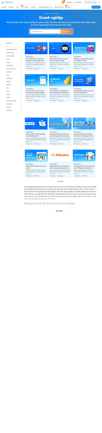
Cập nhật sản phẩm (11, 49)
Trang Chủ (46, 13)
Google (8, 62)
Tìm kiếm (66, 31)
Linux (7, 75)
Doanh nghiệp (10, 56)
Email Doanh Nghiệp (43, 7)
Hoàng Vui (28, 173)
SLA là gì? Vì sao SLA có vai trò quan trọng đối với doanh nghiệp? (35, 91)
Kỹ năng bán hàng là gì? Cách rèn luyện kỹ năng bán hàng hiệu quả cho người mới (59, 135)
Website (8, 107)
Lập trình (8, 72)
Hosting (3, 7)
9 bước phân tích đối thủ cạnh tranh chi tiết (36, 167)
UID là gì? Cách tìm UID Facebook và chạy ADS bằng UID (35, 135)
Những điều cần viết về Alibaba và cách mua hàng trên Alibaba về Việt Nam (60, 167)
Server (8, 91)
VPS (17, 7)
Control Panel (10, 53)
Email (7, 59)
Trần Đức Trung (77, 66)
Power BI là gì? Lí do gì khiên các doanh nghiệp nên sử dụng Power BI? (59, 92)
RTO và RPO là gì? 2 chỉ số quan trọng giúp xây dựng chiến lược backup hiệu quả (35, 60)
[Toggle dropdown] (72, 2)
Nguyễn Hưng (29, 66)
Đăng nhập (96, 7)
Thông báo (9, 104)
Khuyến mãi (9, 65)
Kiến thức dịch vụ (11, 69)
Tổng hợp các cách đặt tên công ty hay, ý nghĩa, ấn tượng (83, 59)
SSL (51, 7)
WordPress (9, 110)
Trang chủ (9, 43)
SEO (7, 88)
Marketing (9, 78)
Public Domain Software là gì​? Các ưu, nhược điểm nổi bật (83, 91)
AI (6, 46)
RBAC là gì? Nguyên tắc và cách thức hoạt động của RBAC (59, 59)
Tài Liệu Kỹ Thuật (11, 101)
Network (8, 81)
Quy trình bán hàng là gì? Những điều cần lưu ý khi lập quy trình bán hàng (84, 135)
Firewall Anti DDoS (59, 7)
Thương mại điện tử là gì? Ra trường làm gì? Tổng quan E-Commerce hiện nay (84, 167)
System (8, 97)
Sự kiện (8, 94)
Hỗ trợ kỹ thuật (91, 2)
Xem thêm (60, 181)
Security (8, 85)
